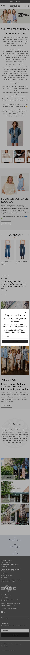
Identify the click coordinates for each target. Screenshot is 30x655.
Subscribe (15, 341)
